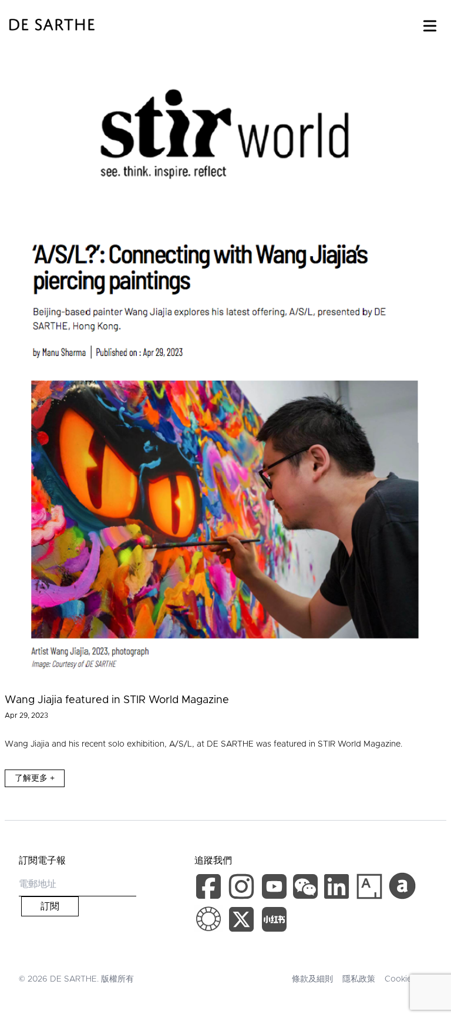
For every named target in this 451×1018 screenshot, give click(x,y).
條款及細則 (312, 979)
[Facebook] (210, 888)
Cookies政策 (408, 979)
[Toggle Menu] (429, 23)
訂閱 (50, 906)
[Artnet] (402, 885)
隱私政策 (358, 979)
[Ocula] (208, 919)
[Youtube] (275, 888)
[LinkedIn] (338, 888)
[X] (243, 921)
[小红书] (274, 921)
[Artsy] (369, 886)
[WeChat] (306, 888)
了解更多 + (35, 778)
